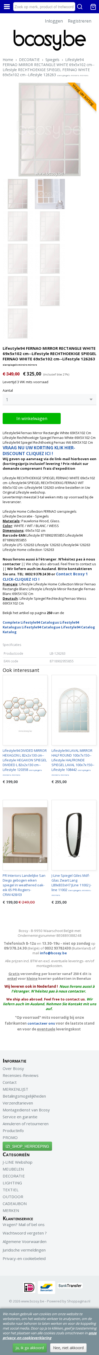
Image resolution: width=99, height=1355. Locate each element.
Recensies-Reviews (21, 1075)
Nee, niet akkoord (68, 1347)
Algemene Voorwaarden (24, 1241)
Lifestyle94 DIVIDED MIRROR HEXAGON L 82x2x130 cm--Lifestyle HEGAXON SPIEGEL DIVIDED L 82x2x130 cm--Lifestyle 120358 (25, 762)
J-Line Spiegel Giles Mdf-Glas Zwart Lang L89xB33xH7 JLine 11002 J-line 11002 (71, 884)
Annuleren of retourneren (26, 1123)
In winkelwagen (31, 418)
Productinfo (13, 1130)
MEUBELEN (13, 1169)
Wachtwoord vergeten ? (25, 1233)
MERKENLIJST (15, 1089)
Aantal (8, 390)
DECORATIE (29, 59)
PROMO (10, 1137)
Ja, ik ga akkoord (30, 1347)
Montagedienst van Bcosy (26, 1109)
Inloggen (54, 21)
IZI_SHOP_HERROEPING (27, 1146)
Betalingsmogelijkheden (24, 1096)
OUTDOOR (13, 1196)
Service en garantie (20, 1116)
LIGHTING (12, 1182)
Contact (10, 1082)
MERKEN (11, 1210)
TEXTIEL (10, 1189)
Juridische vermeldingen (24, 1250)
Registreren (79, 21)
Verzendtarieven (18, 1103)
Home (8, 59)
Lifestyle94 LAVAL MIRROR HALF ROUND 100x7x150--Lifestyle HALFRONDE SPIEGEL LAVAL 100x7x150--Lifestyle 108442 (72, 762)
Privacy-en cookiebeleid (24, 1258)
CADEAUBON (15, 1203)
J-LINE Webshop (17, 1162)
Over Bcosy (13, 1068)
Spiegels (52, 59)
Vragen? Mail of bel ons (24, 1224)
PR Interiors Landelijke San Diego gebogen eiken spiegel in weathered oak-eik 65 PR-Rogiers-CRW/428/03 (24, 885)
